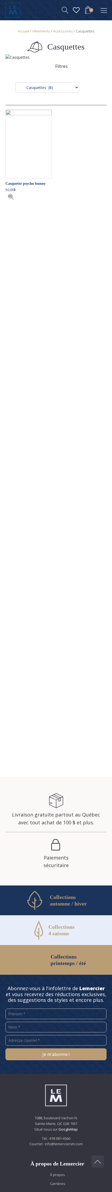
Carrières (57, 1183)
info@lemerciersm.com (64, 1143)
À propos (57, 1174)
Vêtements (41, 31)
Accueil (23, 31)
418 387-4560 (59, 1138)
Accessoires (63, 31)
